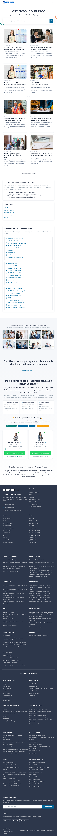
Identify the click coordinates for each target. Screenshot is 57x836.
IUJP (4, 535)
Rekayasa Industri (7, 695)
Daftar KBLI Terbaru (12, 240)
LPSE (32, 525)
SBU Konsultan (7, 521)
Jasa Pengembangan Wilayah (11, 571)
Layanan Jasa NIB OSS (13, 248)
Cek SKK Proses (35, 535)
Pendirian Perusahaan (9, 540)
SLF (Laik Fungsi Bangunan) (15, 300)
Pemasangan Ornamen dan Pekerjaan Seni (14, 642)
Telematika (6, 698)
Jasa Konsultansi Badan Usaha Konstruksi (14, 742)
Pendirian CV (11, 252)
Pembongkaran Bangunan (10, 662)
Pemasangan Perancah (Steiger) (12, 660)
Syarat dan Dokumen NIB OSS (11, 767)
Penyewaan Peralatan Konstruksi (38, 635)
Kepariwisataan (7, 686)
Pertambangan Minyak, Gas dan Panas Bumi (15, 711)
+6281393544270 (10, 504)
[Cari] (51, 21)
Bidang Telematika (34, 724)
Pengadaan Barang (8, 744)
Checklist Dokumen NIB (14, 273)
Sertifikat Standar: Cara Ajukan (16, 307)
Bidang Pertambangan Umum (37, 715)
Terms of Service (36, 506)
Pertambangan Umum (9, 714)
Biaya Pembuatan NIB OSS (10, 778)
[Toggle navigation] (53, 2)
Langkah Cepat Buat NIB (14, 270)
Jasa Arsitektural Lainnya (10, 560)
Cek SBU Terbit (35, 532)
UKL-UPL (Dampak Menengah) (16, 291)
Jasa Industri (32, 684)
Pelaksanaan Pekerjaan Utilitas (11, 658)
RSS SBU (33, 540)
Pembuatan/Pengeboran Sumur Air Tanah (14, 665)
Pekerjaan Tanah (7, 655)
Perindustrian (6, 693)
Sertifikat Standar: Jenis (14, 305)
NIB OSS (5, 537)
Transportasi (6, 700)
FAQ (7, 217)
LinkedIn (16, 820)
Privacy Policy (35, 504)
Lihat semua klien (27, 370)
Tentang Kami (35, 492)
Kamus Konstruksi (36, 502)
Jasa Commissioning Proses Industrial (40, 585)
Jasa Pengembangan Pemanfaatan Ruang (14, 566)
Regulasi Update (35, 499)
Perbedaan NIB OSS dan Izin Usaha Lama (14, 772)
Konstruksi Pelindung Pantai (37, 616)
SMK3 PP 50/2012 (8, 542)
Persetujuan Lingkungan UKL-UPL (12, 783)
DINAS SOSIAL (33, 742)
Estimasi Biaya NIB (12, 282)
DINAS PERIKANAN (34, 751)
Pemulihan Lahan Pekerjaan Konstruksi (13, 647)
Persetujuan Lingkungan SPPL (11, 785)
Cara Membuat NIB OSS (9, 765)
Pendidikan (6, 691)
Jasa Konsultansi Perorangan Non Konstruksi (15, 749)
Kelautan (5, 709)
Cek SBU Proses (35, 528)
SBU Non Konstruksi (8, 528)
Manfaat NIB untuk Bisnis (14, 275)
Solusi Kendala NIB (12, 280)
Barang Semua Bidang (9, 721)
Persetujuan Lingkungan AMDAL (11, 781)
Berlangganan (48, 806)
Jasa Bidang (32, 695)
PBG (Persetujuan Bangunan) (15, 298)
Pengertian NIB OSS (8, 762)
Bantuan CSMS (7, 530)
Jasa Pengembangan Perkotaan (11, 568)
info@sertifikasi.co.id (11, 507)
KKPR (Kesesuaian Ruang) (14, 295)
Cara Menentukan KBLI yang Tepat (17, 243)
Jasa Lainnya (33, 686)
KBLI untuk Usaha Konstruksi (15, 245)
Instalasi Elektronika (8, 612)
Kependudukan (7, 688)
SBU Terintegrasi (7, 523)
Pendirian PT (11, 250)
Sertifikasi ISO (6, 532)
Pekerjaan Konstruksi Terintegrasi (12, 754)
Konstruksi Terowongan (36, 627)
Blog (32, 497)
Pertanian (5, 716)
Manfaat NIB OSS (7, 769)
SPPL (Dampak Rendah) (14, 293)
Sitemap (5, 833)
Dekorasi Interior (7, 635)
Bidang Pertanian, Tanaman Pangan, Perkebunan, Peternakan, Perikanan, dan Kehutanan (40, 719)
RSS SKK (33, 542)
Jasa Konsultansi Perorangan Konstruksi (14, 751)
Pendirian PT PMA (12, 263)
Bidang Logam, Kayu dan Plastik (38, 709)
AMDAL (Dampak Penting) (14, 288)
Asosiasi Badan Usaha (37, 521)
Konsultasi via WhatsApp (15, 453)
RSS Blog (33, 537)
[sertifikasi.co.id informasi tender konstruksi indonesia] (9, 2)
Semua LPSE (32, 753)
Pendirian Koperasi (12, 255)
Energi (4, 684)
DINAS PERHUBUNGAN (36, 744)
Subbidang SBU (10, 212)
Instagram (25, 820)
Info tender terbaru (11, 208)
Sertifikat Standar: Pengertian (15, 302)
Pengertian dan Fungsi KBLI (15, 238)
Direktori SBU (10, 210)
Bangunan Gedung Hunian (36, 560)
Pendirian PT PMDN (12, 266)
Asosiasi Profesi (35, 523)
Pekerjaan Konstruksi (8, 747)
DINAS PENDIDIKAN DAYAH (37, 735)
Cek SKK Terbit (35, 530)
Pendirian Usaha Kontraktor (15, 257)
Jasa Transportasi (34, 693)
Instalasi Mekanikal (8, 618)
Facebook (7, 820)
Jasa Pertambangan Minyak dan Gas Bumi (41, 688)
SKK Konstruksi (10, 215)
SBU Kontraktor (7, 518)
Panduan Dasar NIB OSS (14, 268)
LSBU (32, 518)
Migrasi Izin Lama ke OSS (14, 277)
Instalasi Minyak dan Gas (9, 625)
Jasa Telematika (33, 691)
